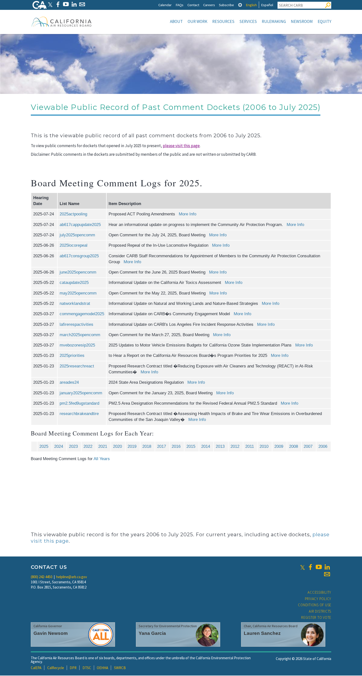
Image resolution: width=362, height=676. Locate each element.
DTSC (86, 667)
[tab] (240, 5)
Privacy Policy (318, 598)
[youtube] (318, 567)
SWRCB (120, 667)
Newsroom (302, 21)
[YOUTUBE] (66, 4)
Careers (209, 4)
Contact (193, 4)
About (176, 21)
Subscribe (226, 4)
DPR (73, 667)
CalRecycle (55, 667)
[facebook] (310, 567)
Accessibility (319, 592)
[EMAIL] (82, 4)
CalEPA (36, 667)
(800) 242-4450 (41, 576)
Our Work (197, 21)
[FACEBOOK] (58, 4)
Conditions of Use (314, 605)
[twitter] (302, 567)
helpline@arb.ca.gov (71, 576)
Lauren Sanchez (262, 633)
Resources (223, 21)
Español (267, 4)
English (251, 4)
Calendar (165, 4)
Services (248, 21)
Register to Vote (316, 617)
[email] (327, 574)
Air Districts (320, 611)
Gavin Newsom (50, 633)
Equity (324, 21)
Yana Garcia (152, 633)
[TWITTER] (50, 4)
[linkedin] (327, 567)
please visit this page (181, 145)
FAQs (179, 4)
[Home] (61, 21)
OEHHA (102, 667)
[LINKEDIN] (74, 4)
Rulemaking (274, 21)
